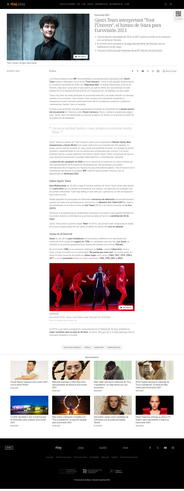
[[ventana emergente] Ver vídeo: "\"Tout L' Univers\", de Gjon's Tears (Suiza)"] (48, 39)
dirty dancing (120, 332)
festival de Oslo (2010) (75, 90)
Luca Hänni (63, 329)
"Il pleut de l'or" (97, 90)
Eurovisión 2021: (116, 78)
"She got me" (104, 332)
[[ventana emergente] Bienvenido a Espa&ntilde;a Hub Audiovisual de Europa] (115, 474)
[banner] (21, 4)
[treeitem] (67, 4)
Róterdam (68, 81)
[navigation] (94, 4)
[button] (8, 4)
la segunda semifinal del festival (140, 43)
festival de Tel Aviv (109, 329)
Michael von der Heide (118, 90)
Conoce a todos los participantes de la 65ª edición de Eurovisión (129, 50)
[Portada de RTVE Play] (18, 4)
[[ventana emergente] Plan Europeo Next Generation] (68, 474)
